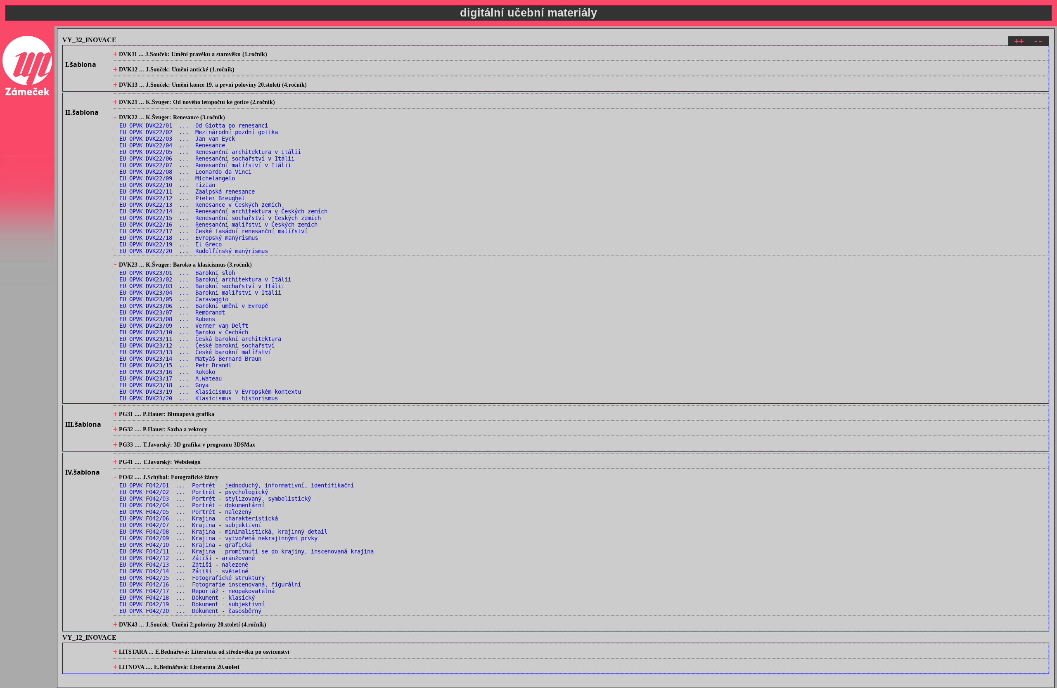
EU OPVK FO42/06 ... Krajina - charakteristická (198, 518)
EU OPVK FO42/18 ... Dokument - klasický (187, 597)
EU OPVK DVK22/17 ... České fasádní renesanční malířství (213, 231)
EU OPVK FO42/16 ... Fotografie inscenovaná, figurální (210, 584)
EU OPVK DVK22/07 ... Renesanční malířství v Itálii (205, 165)
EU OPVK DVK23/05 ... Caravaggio (173, 299)
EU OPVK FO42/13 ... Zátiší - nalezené (183, 564)
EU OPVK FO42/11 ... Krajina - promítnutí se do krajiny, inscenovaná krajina (246, 551)
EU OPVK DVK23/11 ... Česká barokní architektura (200, 339)
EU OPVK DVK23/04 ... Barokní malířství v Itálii (200, 292)
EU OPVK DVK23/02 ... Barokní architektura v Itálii (205, 279)
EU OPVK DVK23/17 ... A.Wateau (170, 378)
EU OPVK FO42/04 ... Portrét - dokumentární (192, 505)
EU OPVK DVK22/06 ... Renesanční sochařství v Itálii (206, 158)
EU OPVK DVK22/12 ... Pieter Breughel (182, 198)
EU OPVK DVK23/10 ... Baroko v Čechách (183, 332)
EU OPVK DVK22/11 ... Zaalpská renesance (187, 191)
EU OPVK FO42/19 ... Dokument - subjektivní (192, 604)
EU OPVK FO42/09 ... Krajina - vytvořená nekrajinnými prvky (218, 538)
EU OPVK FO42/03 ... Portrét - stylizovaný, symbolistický (215, 498)
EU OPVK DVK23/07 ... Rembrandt (172, 312)
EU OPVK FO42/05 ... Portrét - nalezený (185, 511)
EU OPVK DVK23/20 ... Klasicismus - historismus (198, 398)
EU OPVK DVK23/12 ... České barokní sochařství (197, 345)
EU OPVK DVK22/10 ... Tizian (167, 185)
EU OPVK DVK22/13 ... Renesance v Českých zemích (200, 204)
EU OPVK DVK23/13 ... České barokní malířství (195, 352)
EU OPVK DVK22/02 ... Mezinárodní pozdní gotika (198, 132)
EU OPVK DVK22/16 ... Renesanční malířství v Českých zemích (218, 224)
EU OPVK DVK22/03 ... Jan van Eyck (177, 138)
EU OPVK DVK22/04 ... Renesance (172, 145)
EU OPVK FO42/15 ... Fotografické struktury (192, 578)
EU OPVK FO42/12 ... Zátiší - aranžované (187, 558)
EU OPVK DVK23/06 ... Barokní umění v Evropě (193, 306)
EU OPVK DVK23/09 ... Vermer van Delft (183, 325)
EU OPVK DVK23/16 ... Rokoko (167, 372)
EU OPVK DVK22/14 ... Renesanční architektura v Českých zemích (223, 211)
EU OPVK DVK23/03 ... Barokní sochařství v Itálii (201, 286)
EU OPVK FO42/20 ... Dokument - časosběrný (190, 611)
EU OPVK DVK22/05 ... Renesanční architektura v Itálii (210, 152)
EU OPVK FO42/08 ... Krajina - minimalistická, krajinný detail (223, 531)
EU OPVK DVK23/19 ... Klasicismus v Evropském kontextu (210, 391)
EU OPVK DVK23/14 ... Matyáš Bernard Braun (190, 358)
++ (1019, 41)
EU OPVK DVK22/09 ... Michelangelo (177, 178)
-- (1038, 41)
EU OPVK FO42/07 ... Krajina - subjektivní (190, 525)
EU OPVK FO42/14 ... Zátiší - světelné (183, 571)
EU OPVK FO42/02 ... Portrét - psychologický (193, 492)
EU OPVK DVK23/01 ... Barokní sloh (177, 273)
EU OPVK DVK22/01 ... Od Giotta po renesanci (193, 125)
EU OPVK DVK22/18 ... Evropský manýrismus (188, 237)
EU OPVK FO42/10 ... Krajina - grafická (185, 544)
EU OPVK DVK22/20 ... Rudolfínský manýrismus (193, 251)
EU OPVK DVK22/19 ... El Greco (170, 244)
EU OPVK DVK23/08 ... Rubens (167, 319)
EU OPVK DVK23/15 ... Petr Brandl (175, 365)
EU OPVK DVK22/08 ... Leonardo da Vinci (185, 171)
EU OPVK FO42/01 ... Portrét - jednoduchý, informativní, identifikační (236, 485)
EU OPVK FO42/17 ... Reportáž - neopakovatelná (197, 591)
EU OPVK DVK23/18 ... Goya (164, 385)
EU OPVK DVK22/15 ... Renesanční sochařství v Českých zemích (220, 218)
